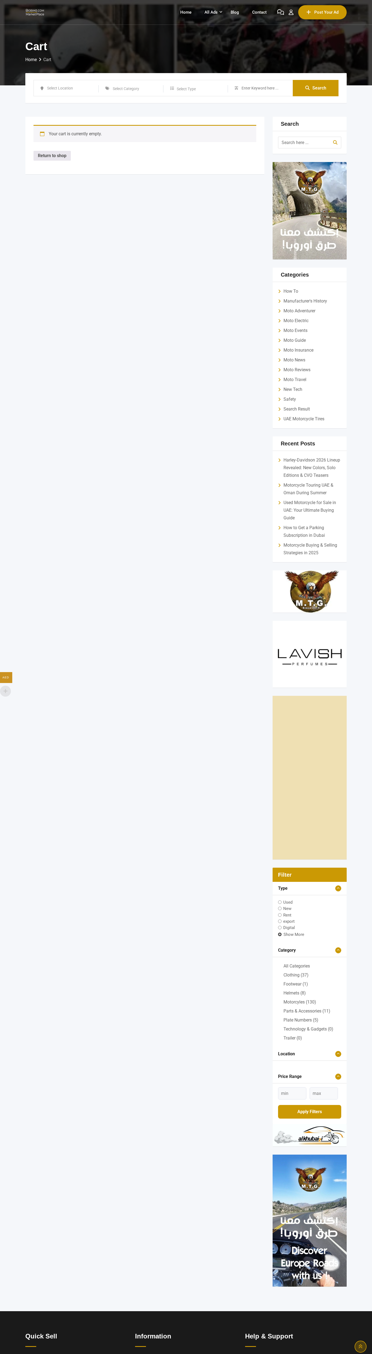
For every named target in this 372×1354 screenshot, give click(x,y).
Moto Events (295, 330)
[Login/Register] (291, 12)
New (287, 908)
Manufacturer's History (305, 301)
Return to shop (52, 155)
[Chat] (280, 12)
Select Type (186, 89)
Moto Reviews (296, 369)
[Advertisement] (310, 777)
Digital (289, 927)
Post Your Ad (326, 12)
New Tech (292, 389)
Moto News (294, 360)
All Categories (296, 966)
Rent (287, 914)
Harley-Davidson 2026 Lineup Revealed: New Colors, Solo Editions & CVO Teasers (311, 467)
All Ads (211, 12)
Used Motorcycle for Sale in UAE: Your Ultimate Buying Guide (309, 510)
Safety (289, 399)
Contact (259, 12)
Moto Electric (296, 320)
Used (287, 902)
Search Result (296, 409)
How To (290, 291)
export (289, 921)
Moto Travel (294, 379)
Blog (235, 12)
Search (319, 88)
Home (185, 12)
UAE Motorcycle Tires (303, 418)
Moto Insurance (298, 350)
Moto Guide (294, 340)
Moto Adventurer (299, 310)
